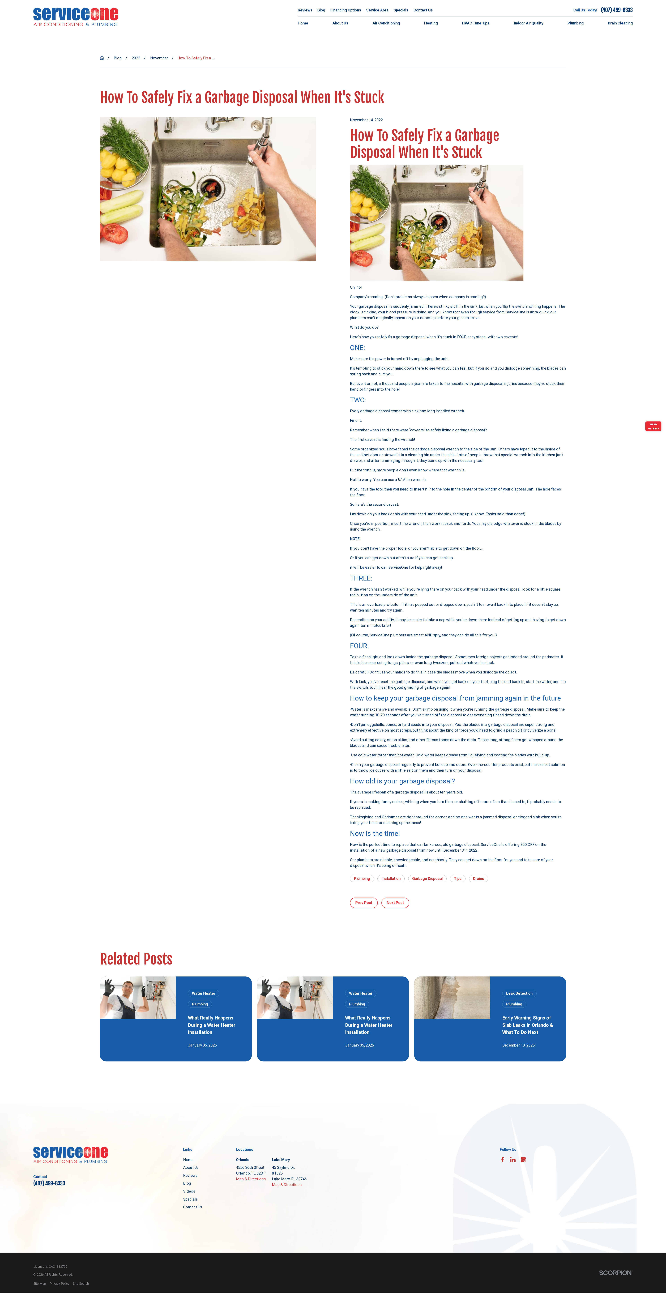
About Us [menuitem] (340, 23)
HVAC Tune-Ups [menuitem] (475, 23)
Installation (391, 878)
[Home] (75, 17)
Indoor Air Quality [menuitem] (528, 23)
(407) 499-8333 (617, 10)
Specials (401, 10)
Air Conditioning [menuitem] (386, 23)
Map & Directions (251, 1179)
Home (188, 1160)
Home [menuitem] (303, 23)
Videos (189, 1191)
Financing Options (345, 10)
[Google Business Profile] (523, 1159)
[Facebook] (502, 1159)
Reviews (305, 10)
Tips (458, 878)
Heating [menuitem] (431, 23)
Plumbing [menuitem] (576, 23)
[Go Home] (102, 58)
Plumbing (362, 878)
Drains (478, 878)
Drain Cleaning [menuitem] (620, 23)
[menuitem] (39, 1283)
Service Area (377, 10)
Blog (321, 10)
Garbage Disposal (427, 878)
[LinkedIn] (513, 1159)
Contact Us (423, 10)
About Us (191, 1167)
